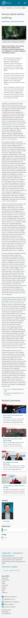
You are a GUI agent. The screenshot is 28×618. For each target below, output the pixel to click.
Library (3, 583)
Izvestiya (8, 151)
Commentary (17, 8)
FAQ (3, 590)
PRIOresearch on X (9, 599)
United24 (17, 179)
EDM (17, 137)
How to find (5, 585)
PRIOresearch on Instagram (11, 602)
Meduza (7, 190)
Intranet (4, 589)
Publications (10, 8)
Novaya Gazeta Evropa (11, 165)
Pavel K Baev (7, 389)
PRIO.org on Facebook (10, 596)
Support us (4, 592)
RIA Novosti (21, 275)
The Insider (8, 139)
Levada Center (11, 269)
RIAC (8, 239)
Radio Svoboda (7, 201)
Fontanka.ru (16, 214)
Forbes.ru (13, 222)
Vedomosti (5, 232)
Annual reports (5, 580)
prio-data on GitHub (9, 607)
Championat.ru (15, 347)
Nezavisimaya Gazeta (19, 260)
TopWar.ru (22, 267)
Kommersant (22, 176)
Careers (4, 581)
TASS (3, 190)
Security (5, 530)
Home (3, 8)
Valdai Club (14, 245)
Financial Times (14, 124)
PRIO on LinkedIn (9, 604)
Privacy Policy (5, 611)
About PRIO (5, 578)
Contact (4, 587)
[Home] (6, 3)
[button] (25, 3)
